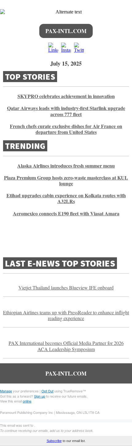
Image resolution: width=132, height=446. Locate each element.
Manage (6, 390)
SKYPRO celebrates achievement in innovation (66, 96)
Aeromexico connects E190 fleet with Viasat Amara (66, 213)
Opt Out (47, 390)
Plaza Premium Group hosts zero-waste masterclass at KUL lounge (66, 180)
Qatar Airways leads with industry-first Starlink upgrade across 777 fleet (66, 110)
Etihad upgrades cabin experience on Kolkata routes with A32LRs (66, 198)
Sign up (39, 396)
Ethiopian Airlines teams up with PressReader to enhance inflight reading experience (66, 315)
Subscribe (54, 441)
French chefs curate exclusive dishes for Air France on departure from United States (66, 129)
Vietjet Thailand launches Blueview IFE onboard (66, 287)
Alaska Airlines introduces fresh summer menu (66, 165)
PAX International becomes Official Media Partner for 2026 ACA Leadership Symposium (66, 346)
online (27, 401)
